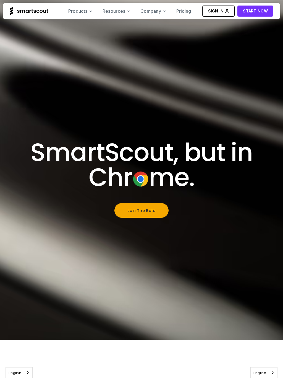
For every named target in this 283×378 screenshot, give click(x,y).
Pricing (183, 11)
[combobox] (19, 372)
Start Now (255, 11)
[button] (80, 11)
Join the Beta (141, 210)
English (15, 373)
